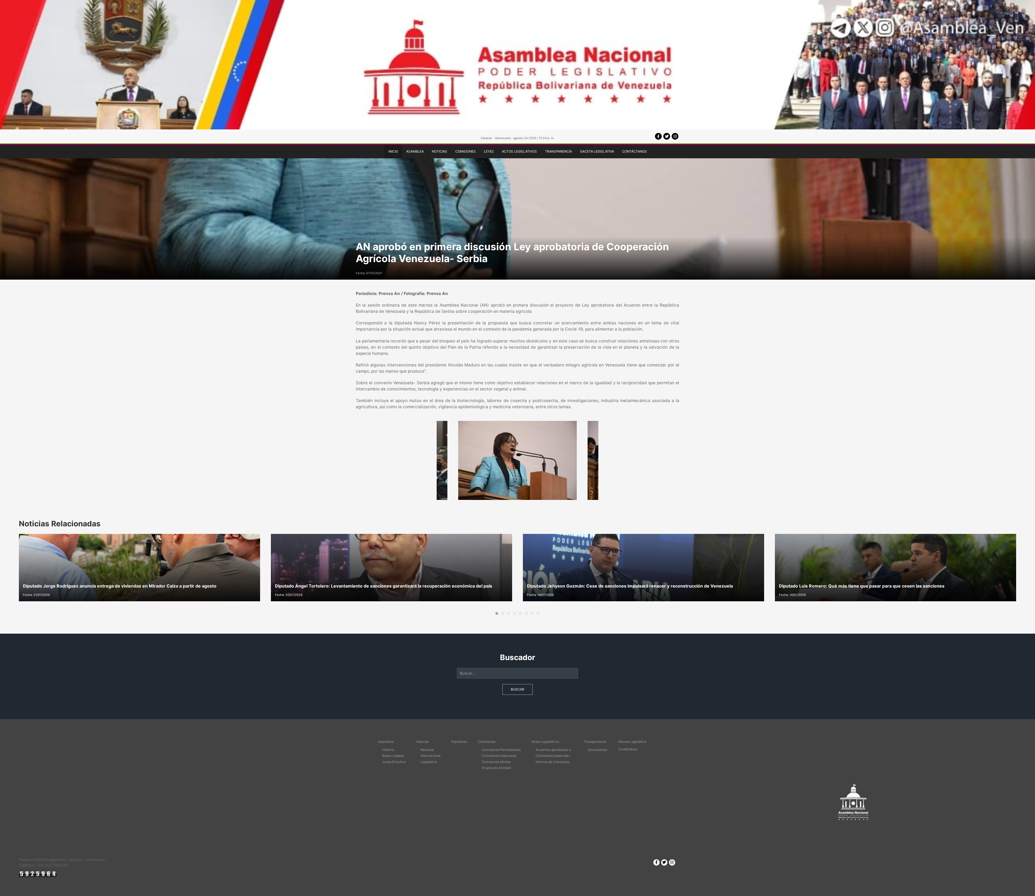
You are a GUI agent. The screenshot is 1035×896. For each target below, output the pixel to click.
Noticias (439, 151)
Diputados (459, 742)
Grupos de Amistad (496, 768)
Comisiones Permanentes (501, 750)
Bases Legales (393, 756)
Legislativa (428, 762)
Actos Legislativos (519, 151)
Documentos (597, 750)
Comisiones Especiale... (553, 756)
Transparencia (558, 151)
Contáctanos (634, 151)
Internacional (430, 756)
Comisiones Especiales (499, 756)
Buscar (517, 689)
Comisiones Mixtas (496, 762)
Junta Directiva (394, 762)
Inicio (393, 151)
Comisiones (465, 151)
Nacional (427, 750)
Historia (388, 750)
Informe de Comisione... (554, 762)
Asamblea (415, 151)
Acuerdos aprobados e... (554, 750)
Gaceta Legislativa (597, 151)
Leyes (489, 151)
